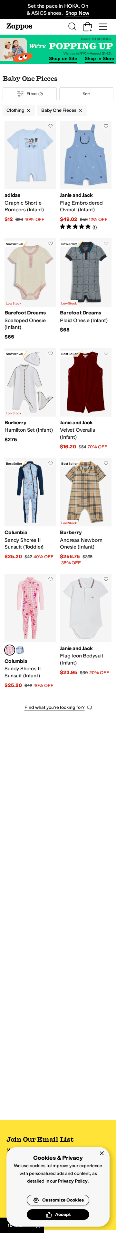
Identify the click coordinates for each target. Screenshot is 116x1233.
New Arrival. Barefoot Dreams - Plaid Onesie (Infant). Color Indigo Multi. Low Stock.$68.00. (85, 289)
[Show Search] (72, 26)
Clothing (15, 110)
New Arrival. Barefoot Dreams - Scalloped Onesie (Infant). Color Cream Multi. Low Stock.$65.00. (30, 289)
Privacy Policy (73, 1181)
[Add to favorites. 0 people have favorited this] (50, 126)
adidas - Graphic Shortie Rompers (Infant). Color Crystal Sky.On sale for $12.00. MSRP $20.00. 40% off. (30, 176)
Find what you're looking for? (54, 707)
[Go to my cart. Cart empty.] (87, 26)
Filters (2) (35, 94)
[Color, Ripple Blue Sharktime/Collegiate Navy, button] (20, 650)
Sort (86, 94)
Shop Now (77, 13)
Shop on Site (63, 58)
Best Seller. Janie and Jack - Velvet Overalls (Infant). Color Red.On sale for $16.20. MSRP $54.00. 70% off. (85, 399)
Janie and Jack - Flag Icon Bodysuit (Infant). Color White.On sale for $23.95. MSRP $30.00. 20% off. (85, 631)
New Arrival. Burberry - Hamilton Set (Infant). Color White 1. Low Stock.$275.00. (30, 399)
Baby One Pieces (58, 110)
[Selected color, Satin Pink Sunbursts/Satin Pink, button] (10, 650)
